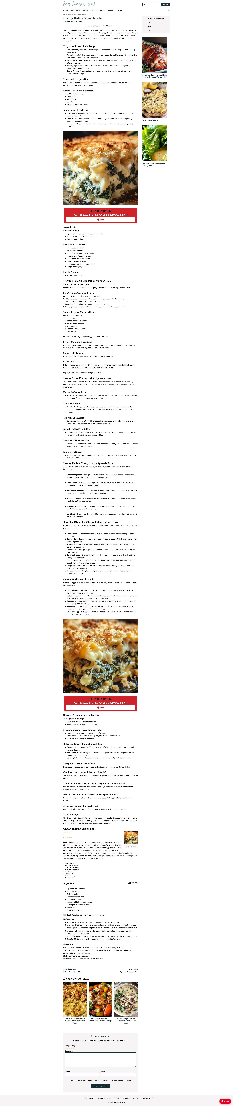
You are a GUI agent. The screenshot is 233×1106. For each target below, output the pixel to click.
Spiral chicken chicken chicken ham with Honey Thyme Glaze (154, 76)
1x (129, 883)
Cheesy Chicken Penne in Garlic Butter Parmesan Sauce (75, 1020)
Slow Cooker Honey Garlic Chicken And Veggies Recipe (100, 1019)
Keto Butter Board (150, 120)
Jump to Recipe (94, 26)
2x (133, 883)
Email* (103, 1072)
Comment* (69, 1051)
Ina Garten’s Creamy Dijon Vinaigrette (153, 164)
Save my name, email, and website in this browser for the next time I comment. (101, 1080)
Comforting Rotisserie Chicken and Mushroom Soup (126, 1020)
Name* (67, 1072)
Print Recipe (108, 26)
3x (136, 883)
